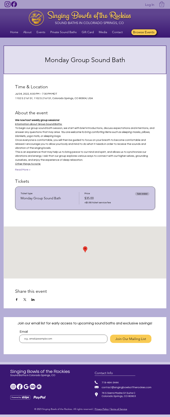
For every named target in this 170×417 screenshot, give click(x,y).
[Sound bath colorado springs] (26, 386)
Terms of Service (118, 409)
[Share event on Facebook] (16, 299)
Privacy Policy (102, 409)
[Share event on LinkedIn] (33, 299)
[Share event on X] (24, 299)
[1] (7, 4)
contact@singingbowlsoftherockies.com (126, 387)
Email (24, 331)
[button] (161, 4)
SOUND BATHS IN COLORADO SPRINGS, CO (89, 23)
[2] (14, 4)
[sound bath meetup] (39, 386)
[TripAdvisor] (33, 386)
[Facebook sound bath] (20, 386)
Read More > (22, 169)
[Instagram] (13, 386)
